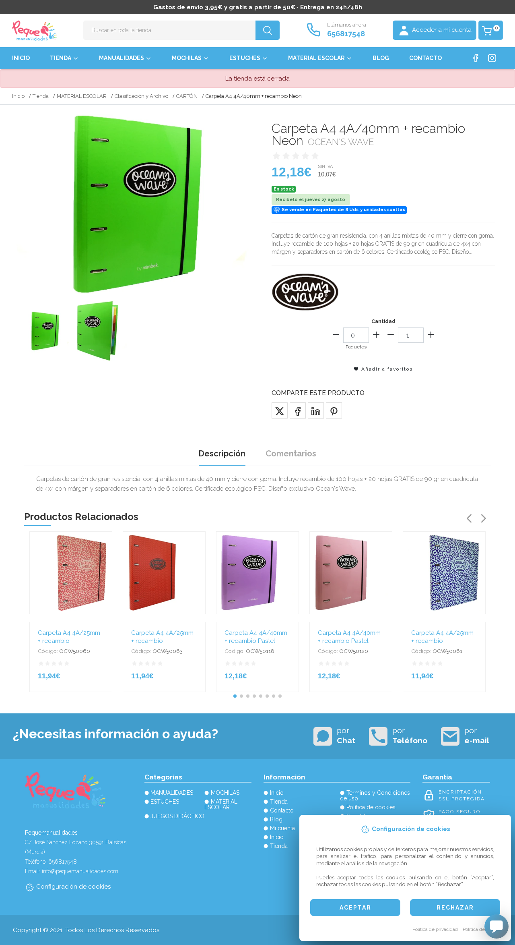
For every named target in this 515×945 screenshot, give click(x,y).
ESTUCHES (244, 58)
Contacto (425, 58)
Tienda (60, 58)
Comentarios (291, 453)
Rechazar (455, 907)
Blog (381, 58)
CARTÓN (187, 96)
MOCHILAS (187, 58)
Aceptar (355, 907)
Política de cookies (483, 929)
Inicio (21, 58)
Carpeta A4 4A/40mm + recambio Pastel (256, 637)
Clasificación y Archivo (141, 96)
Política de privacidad (435, 929)
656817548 (346, 33)
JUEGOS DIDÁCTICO (177, 816)
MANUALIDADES (121, 58)
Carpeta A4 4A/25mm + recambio (69, 637)
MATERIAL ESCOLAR (316, 58)
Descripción (222, 453)
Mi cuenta (282, 828)
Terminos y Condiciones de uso (375, 796)
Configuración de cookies (73, 886)
